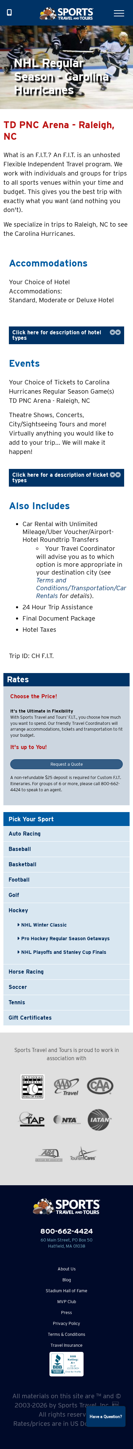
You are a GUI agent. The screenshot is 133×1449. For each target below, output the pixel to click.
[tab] (66, 335)
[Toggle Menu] (119, 13)
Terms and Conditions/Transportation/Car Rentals (81, 588)
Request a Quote (66, 764)
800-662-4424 (66, 1231)
